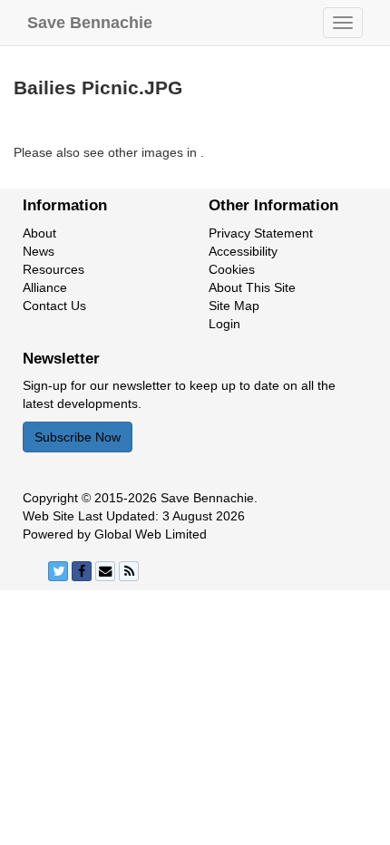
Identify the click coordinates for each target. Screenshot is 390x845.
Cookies (232, 269)
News (38, 251)
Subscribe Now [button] (77, 437)
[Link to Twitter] (58, 571)
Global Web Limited (150, 534)
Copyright (50, 497)
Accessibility (243, 251)
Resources (53, 269)
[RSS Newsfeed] (129, 571)
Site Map (234, 305)
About (39, 233)
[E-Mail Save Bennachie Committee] (105, 571)
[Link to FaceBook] (82, 571)
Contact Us (54, 305)
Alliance (45, 287)
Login (224, 323)
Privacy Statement (261, 233)
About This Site (252, 287)
